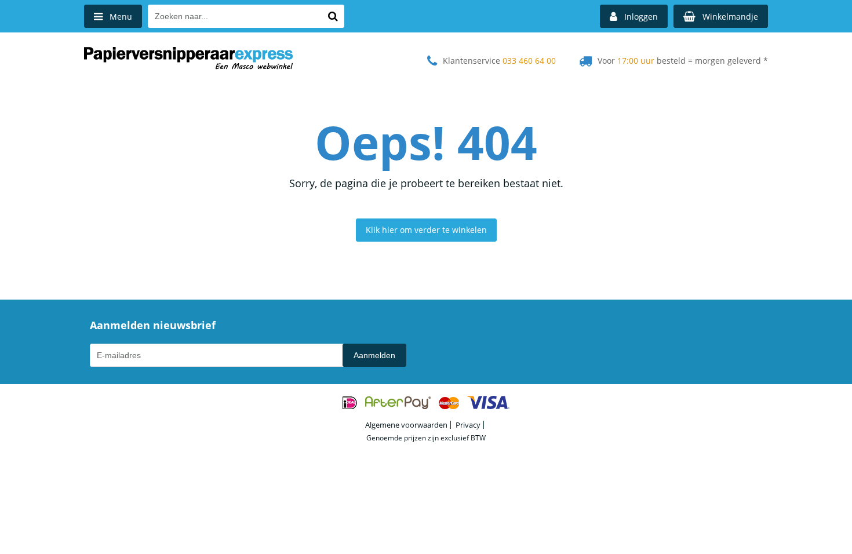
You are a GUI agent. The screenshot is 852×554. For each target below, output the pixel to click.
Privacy (468, 425)
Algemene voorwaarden (406, 425)
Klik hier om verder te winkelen (426, 229)
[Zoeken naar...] (332, 16)
